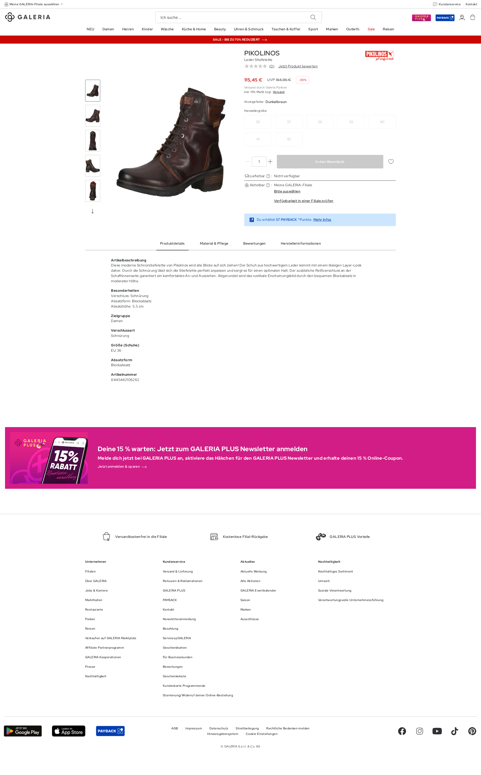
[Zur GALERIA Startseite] (27, 18)
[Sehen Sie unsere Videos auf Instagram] (420, 731)
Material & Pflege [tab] (214, 243)
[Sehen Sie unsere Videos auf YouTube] (437, 731)
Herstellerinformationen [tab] (301, 243)
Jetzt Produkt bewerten (298, 66)
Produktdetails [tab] (172, 243)
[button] (34, 4)
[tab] (171, 142)
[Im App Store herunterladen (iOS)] (69, 731)
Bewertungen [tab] (254, 243)
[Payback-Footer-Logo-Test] (110, 731)
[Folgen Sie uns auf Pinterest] (472, 731)
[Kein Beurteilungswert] (257, 66)
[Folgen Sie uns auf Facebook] (402, 731)
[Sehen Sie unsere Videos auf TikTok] (455, 731)
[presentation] (92, 211)
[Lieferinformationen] (268, 176)
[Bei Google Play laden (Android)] (23, 731)
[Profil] (462, 17)
